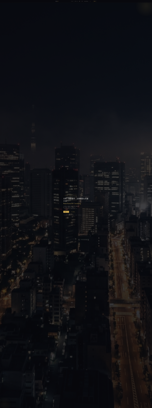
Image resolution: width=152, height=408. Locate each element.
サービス (72, 1)
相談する (95, 1)
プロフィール (76, 1)
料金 (79, 1)
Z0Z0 (56, 1)
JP (90, 1)
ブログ (82, 1)
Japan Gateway (86, 1)
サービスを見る (73, 211)
